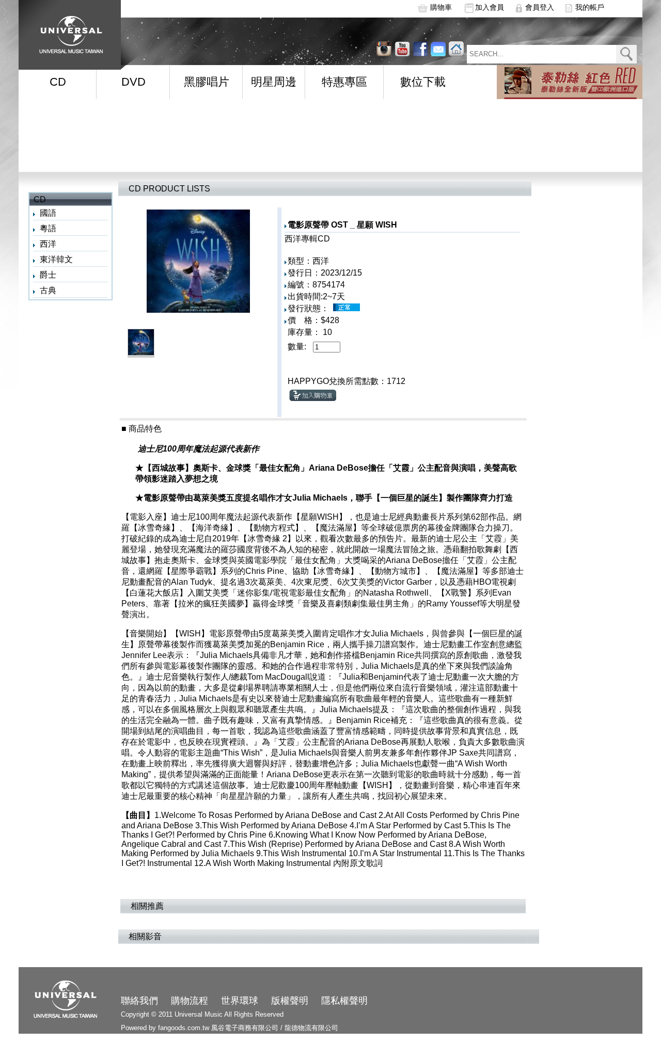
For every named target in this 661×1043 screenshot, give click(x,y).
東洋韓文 (56, 259)
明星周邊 (273, 81)
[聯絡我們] (438, 48)
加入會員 (489, 7)
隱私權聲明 (344, 1001)
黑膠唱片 (206, 81)
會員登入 (539, 7)
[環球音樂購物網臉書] (420, 48)
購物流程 (189, 1001)
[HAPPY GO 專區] (569, 82)
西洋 (48, 243)
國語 (48, 212)
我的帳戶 (589, 7)
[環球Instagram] (402, 48)
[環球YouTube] (383, 48)
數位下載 (423, 81)
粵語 (48, 228)
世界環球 (239, 1001)
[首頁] (67, 31)
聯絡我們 (139, 1001)
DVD (133, 81)
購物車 (441, 7)
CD (58, 81)
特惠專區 (344, 81)
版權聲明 (289, 1001)
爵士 (48, 274)
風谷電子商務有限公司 (244, 1028)
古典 (48, 290)
